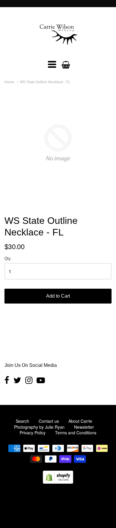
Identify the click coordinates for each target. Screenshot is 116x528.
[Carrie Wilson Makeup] (58, 48)
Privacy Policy (33, 433)
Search (22, 421)
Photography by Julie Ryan (39, 427)
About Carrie (80, 421)
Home (9, 82)
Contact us (49, 421)
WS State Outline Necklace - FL (45, 82)
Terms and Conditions (75, 433)
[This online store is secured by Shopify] (58, 481)
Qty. (8, 259)
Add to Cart (58, 295)
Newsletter (84, 427)
